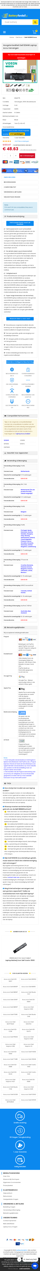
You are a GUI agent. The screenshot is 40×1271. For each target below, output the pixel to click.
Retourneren (7, 1196)
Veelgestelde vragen (12, 197)
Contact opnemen (9, 1221)
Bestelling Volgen (9, 1207)
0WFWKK (7, 447)
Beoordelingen (10, 182)
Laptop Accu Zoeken (23, 434)
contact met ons (13, 877)
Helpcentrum (7, 1193)
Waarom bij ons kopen (11, 1179)
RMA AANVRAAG (8, 1224)
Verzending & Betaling (13, 192)
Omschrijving (9, 177)
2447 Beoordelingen (22, 141)
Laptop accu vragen (10, 1227)
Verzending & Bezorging (11, 1210)
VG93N (22, 440)
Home (12, 37)
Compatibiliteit (10, 187)
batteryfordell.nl (21, 1250)
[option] (20, 70)
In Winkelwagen (28, 156)
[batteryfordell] (20, 15)
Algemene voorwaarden (12, 1182)
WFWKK (6, 444)
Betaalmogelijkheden (10, 1213)
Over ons (6, 1176)
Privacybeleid (8, 1185)
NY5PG (22, 444)
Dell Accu (19, 37)
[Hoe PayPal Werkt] (20, 1243)
